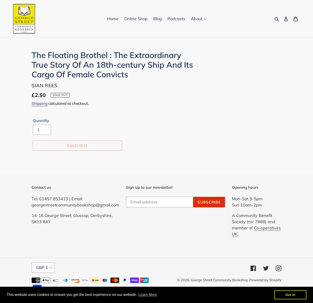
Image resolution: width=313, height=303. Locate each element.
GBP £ (42, 267)
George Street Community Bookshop (219, 280)
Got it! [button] (290, 295)
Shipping (39, 103)
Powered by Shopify (265, 280)
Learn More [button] (147, 295)
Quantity (41, 120)
